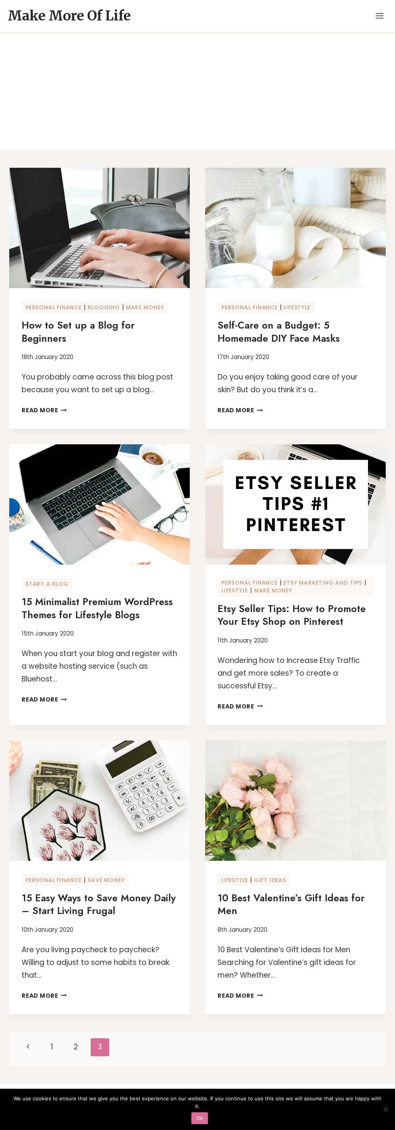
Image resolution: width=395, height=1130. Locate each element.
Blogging (104, 307)
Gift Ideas (270, 880)
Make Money (145, 307)
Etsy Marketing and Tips (323, 583)
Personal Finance (53, 307)
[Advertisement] (197, 91)
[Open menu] (379, 15)
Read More (44, 410)
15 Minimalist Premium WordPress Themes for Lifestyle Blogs (97, 608)
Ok (199, 1118)
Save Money (106, 880)
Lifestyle (297, 307)
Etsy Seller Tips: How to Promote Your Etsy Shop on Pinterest (292, 615)
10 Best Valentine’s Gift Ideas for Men (291, 904)
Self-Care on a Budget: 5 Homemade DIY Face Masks (279, 331)
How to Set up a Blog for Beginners (78, 331)
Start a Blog (47, 584)
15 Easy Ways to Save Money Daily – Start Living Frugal (99, 904)
